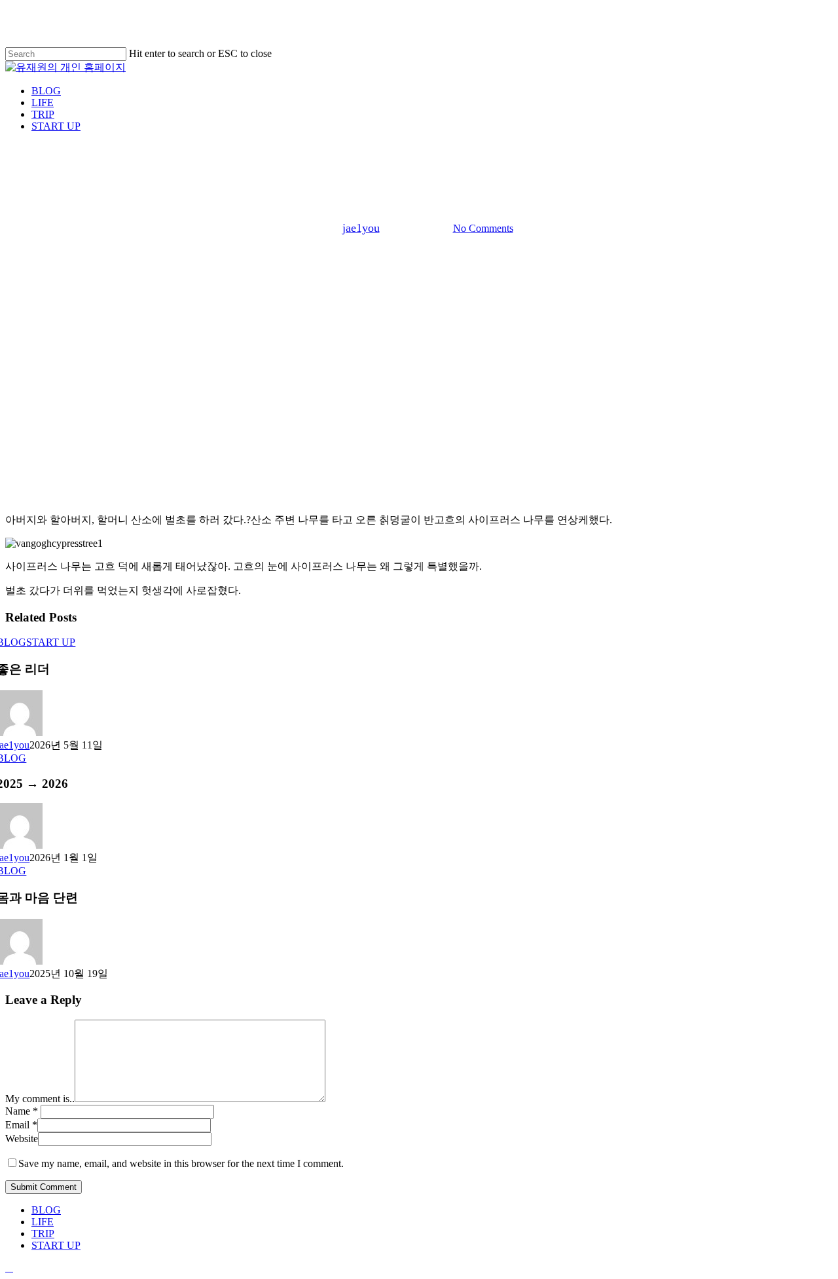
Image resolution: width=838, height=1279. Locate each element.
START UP (50, 642)
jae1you (361, 227)
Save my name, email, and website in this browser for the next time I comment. (181, 1163)
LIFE (42, 1221)
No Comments (483, 228)
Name (21, 1111)
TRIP (42, 1233)
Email (21, 1124)
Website (21, 1138)
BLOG (419, 155)
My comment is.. (40, 1098)
